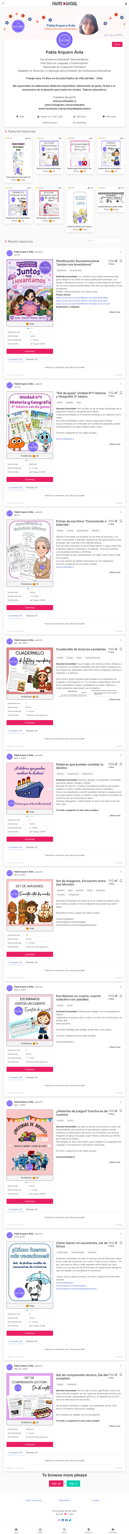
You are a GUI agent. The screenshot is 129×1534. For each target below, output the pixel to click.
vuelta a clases (62, 1252)
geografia (69, 402)
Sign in (73, 1483)
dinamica (60, 774)
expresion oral (87, 774)
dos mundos (100, 890)
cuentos (70, 1120)
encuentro (79, 890)
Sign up (56, 1483)
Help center (64, 1500)
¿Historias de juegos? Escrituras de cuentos (82, 1112)
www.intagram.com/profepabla (71, 1285)
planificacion (61, 270)
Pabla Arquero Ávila (23, 251)
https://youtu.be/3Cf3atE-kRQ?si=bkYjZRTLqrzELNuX (81, 300)
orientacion (92, 1252)
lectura (79, 658)
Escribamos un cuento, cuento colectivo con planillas (78, 997)
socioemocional (75, 270)
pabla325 (39, 252)
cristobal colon (74, 895)
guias (79, 402)
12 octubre (61, 895)
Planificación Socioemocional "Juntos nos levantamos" (77, 262)
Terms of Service (33, 1500)
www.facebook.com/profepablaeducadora (76, 1288)
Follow (117, 44)
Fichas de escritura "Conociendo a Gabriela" (81, 522)
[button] (3, 3)
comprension (71, 1384)
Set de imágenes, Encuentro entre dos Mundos (81, 882)
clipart (70, 890)
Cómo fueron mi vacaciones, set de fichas (82, 1244)
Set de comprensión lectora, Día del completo (82, 1376)
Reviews (32, 359)
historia (59, 402)
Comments (15, 359)
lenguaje (60, 531)
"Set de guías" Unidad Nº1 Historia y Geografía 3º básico (81, 394)
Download (30, 351)
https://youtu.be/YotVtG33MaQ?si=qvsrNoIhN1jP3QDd (82, 297)
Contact (95, 1500)
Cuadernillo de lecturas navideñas (81, 649)
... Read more (114, 312)
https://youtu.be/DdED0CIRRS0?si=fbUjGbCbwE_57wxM (83, 303)
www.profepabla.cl (65, 439)
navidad (60, 658)
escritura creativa (78, 1252)
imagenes (60, 890)
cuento (69, 1005)
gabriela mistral (82, 531)
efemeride (95, 531)
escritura (70, 531)
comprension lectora (93, 658)
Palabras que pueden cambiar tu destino (79, 766)
